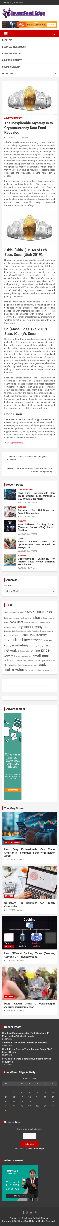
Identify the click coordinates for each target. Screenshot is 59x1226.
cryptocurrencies (10, 627)
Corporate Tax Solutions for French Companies (36, 511)
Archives (8, 585)
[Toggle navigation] (6, 33)
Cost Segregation (30, 622)
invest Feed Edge (35, 1148)
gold (16, 635)
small (37, 656)
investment (33, 640)
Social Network (11, 67)
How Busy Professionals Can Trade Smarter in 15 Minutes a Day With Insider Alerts (36, 496)
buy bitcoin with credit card (14, 618)
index (32, 634)
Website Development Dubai (39, 670)
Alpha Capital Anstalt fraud (13, 613)
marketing (20, 645)
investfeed (13, 639)
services (9, 656)
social (47, 656)
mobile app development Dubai (40, 646)
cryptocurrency (16, 443)
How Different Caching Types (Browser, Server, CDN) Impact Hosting (36, 527)
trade (43, 665)
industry (41, 635)
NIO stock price (24, 651)
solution (9, 660)
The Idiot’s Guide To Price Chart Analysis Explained (26, 458)
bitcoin (29, 612)
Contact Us (15, 1218)
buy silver (28, 618)
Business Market (11, 53)
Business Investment (14, 47)
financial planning (46, 631)
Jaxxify (45, 641)
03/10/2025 (23, 534)
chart (37, 617)
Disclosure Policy (30, 1218)
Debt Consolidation (19, 631)
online (35, 651)
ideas (24, 635)
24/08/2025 (23, 568)
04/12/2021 (9, 138)
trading (9, 669)
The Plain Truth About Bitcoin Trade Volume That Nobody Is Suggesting (28, 470)
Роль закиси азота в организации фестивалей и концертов (36, 544)
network (10, 650)
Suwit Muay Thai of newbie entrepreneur (23, 665)
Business (7, 40)
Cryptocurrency (12, 60)
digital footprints (33, 631)
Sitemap (44, 1218)
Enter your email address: (29, 1139)
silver (18, 656)
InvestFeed (8, 73)
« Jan (4, 1114)
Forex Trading (9, 635)
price (45, 650)
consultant (16, 622)
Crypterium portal (44, 622)
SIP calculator (26, 656)
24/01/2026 (23, 502)
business (44, 611)
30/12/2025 (23, 516)
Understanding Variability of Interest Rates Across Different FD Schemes (36, 561)
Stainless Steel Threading (24, 661)
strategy (40, 660)
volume (21, 669)
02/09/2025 (23, 551)
